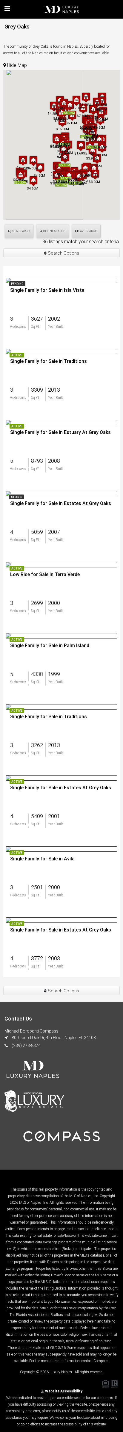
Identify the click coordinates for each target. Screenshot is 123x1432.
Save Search (87, 231)
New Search (20, 231)
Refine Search (54, 231)
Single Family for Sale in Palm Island (49, 645)
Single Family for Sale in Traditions (48, 361)
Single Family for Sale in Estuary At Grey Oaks (60, 432)
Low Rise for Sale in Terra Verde (45, 574)
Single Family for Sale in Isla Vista (47, 290)
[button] (20, 175)
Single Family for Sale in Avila (42, 859)
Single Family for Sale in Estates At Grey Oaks (60, 503)
